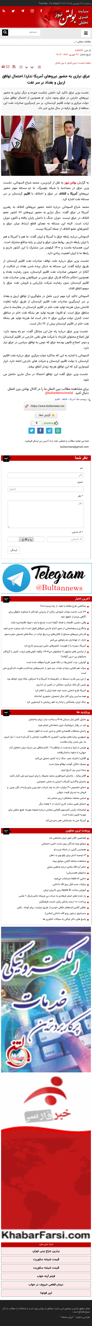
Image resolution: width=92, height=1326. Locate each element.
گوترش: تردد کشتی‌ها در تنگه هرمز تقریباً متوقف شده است (56, 662)
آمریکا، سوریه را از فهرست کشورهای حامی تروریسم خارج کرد (55, 646)
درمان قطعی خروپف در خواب (46, 1284)
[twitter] (13, 11)
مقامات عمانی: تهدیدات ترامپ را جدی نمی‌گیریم (67, 42)
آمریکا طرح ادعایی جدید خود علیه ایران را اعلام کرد (60, 690)
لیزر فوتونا (46, 1293)
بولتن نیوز (70, 182)
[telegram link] (49, 431)
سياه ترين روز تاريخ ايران (73, 770)
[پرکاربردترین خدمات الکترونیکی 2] (46, 999)
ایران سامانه (67, 1317)
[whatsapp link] (58, 431)
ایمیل (80, 482)
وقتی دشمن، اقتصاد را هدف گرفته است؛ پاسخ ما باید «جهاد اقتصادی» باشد (48, 623)
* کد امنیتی (77, 532)
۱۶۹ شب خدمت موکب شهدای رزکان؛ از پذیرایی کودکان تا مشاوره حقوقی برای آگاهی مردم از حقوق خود (47, 614)
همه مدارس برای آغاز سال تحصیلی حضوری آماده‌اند (60, 696)
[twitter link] (31, 431)
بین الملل (71, 63)
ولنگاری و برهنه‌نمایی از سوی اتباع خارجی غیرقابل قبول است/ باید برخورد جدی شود (44, 628)
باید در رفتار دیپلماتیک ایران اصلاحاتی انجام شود (62, 725)
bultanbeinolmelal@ (59, 393)
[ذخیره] (13, 66)
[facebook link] (40, 431)
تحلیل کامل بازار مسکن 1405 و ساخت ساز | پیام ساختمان (57, 719)
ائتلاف (64, 399)
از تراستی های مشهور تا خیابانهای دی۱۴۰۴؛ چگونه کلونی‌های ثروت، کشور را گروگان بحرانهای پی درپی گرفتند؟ (44, 654)
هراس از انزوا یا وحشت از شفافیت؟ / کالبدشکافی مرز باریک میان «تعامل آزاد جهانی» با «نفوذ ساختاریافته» (47, 750)
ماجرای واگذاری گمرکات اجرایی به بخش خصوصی (61, 782)
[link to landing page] (70, 17)
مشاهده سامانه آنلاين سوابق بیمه (69, 861)
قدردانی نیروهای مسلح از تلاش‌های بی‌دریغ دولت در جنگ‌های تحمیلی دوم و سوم (45, 634)
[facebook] (41, 11)
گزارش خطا (44, 415)
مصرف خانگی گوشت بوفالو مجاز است (67, 764)
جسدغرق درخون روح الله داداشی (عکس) (65, 913)
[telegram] (22, 10)
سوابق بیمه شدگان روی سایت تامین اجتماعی (64, 844)
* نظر (80, 496)
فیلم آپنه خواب (46, 1276)
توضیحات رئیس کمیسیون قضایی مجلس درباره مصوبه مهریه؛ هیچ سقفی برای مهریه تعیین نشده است (47, 812)
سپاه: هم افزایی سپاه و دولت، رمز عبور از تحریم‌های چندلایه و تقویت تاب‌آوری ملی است (44, 670)
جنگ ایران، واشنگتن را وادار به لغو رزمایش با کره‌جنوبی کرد (56, 702)
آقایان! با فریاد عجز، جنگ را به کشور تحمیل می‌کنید (60, 758)
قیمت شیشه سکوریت (46, 1259)
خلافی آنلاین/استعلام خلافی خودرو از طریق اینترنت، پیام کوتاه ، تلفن (51, 908)
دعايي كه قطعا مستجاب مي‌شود (70, 878)
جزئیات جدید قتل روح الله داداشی (69, 884)
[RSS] (3, 11)
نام (81, 468)
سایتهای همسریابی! (76, 873)
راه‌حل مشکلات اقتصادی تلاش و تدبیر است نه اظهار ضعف (57, 731)
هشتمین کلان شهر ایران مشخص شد (67, 838)
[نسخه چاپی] (3, 66)
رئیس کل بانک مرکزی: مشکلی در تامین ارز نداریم (61, 685)
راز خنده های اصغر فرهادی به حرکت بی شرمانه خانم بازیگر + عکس (52, 896)
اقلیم (57, 399)
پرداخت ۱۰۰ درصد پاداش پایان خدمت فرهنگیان (62, 902)
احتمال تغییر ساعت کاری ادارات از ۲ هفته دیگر (62, 804)
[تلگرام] (46, 578)
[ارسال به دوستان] (7, 66)
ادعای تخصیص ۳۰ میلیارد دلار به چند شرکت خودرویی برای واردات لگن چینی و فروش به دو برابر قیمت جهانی (46, 789)
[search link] (5, 32)
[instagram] (32, 11)
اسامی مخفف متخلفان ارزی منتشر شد (66, 798)
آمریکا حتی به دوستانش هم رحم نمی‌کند (66, 820)
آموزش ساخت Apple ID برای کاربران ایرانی (64, 890)
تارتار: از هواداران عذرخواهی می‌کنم (68, 640)
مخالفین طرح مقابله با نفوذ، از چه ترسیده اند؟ (63, 606)
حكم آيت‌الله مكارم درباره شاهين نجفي (66, 867)
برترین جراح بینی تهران (46, 1251)
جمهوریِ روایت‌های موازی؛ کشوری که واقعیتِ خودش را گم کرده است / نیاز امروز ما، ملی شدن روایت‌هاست (45, 739)
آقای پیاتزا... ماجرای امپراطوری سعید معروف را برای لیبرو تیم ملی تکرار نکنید (48, 776)
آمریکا (72, 399)
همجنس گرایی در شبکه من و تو (70, 849)
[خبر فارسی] (46, 1156)
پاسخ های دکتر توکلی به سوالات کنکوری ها (64, 919)
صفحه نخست (84, 63)
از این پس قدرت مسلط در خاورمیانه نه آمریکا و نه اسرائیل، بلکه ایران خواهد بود (46, 679)
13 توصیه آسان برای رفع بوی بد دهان (67, 855)
